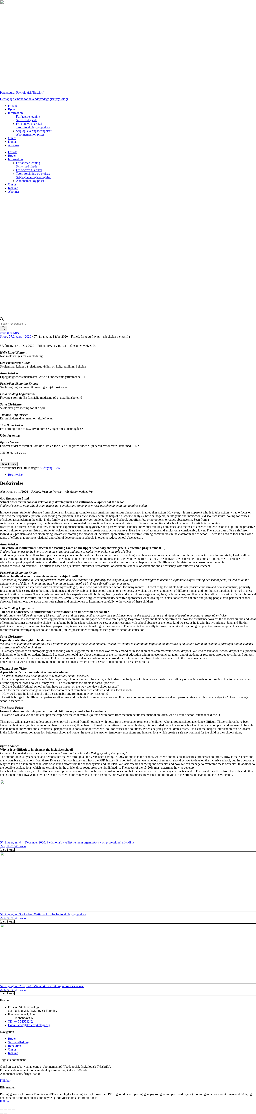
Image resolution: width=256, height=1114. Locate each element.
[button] (7, 849)
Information (15, 113)
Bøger (12, 109)
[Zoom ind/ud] (1, 1109)
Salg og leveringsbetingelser (33, 131)
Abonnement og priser (30, 134)
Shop (3, 336)
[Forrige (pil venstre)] (1, 1113)
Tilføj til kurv (9, 464)
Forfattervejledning (28, 116)
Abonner (13, 145)
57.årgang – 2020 (20, 336)
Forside (12, 105)
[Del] (9, 1109)
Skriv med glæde (26, 120)
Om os (12, 138)
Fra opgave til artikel (29, 123)
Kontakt (13, 141)
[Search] (3, 328)
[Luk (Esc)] (13, 1109)
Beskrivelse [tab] (15, 474)
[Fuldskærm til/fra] (5, 1109)
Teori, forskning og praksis (33, 127)
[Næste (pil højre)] (5, 1113)
